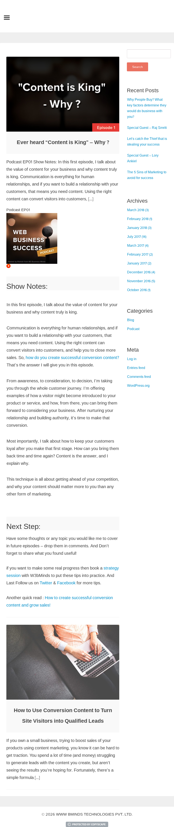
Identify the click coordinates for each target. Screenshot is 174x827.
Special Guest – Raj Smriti (147, 127)
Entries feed (136, 367)
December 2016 (139, 272)
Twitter (46, 583)
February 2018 (138, 218)
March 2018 (135, 210)
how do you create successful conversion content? (72, 357)
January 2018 (137, 227)
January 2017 (137, 263)
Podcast (133, 328)
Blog (130, 320)
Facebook (66, 583)
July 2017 (134, 236)
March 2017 (135, 245)
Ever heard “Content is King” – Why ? (63, 142)
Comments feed (139, 376)
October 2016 (137, 290)
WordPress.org (138, 385)
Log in (131, 358)
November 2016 (139, 281)
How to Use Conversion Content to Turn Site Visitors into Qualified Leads (63, 715)
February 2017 (137, 254)
